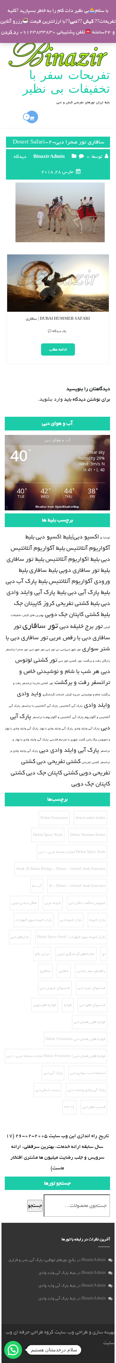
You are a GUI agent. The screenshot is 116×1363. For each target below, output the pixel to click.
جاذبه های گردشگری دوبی (76, 954)
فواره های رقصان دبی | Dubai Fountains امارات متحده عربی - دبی (56, 1056)
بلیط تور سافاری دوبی (84, 570)
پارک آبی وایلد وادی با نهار (56, 728)
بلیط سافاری (43, 570)
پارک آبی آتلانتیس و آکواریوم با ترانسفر (58, 717)
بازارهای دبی (20, 937)
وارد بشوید (51, 399)
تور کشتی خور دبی (69, 660)
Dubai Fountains (54, 818)
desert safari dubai (90, 818)
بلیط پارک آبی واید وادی (57, 1273)
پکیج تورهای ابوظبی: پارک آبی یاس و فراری (42, 1260)
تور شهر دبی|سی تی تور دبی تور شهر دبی (55, 649)
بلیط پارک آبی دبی (89, 592)
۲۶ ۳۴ (69, 1107)
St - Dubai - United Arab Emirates (77, 886)
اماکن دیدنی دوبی (24, 903)
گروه (48, 1332)
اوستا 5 (105, 537)
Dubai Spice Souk (47, 835)
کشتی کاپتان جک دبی (52, 773)
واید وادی (29, 694)
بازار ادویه (97, 920)
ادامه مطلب (97, 362)
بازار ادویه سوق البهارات (33, 920)
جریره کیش (72, 694)
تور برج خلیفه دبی (81, 626)
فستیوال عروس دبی (55, 988)
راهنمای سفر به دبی (91, 971)
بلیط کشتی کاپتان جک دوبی (77, 614)
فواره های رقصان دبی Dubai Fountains (75, 1039)
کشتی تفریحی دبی (58, 761)
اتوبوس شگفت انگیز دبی (87, 903)
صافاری (45, 971)
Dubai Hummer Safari (87, 835)
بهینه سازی (104, 1332)
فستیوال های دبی (92, 1005)
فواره (68, 1005)
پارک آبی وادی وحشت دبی (86, 1090)
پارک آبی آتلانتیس (71, 705)
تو (103, 954)
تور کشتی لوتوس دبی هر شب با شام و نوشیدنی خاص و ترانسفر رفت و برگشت (62, 671)
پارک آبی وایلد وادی (87, 728)
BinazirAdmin (49, 156)
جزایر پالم (42, 954)
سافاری (64, 971)
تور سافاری (40, 625)
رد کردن (9, 32)
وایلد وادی (97, 705)
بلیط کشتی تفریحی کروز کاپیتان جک (57, 603)
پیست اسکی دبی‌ (47, 1090)
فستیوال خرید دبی (91, 988)
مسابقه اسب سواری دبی (87, 1073)
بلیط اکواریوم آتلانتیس (73, 559)
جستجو (35, 1206)
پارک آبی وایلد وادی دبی (69, 750)
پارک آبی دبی (52, 1073)
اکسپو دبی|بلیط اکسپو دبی (67, 537)
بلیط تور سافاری (25, 559)
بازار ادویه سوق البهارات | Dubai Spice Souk (71, 937)
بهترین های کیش (33, 615)
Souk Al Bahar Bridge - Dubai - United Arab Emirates (60, 869)
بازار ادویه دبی (71, 920)
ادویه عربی (53, 903)
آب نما (36, 886)
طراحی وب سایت (71, 1332)
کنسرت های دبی (93, 1107)
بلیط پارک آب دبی (26, 581)
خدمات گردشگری (53, 694)
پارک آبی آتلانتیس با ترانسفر (39, 705)
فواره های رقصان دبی (89, 1022)
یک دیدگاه (99, 343)
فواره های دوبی (44, 1005)
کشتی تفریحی (90, 762)
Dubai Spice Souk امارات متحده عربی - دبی (72, 852)
